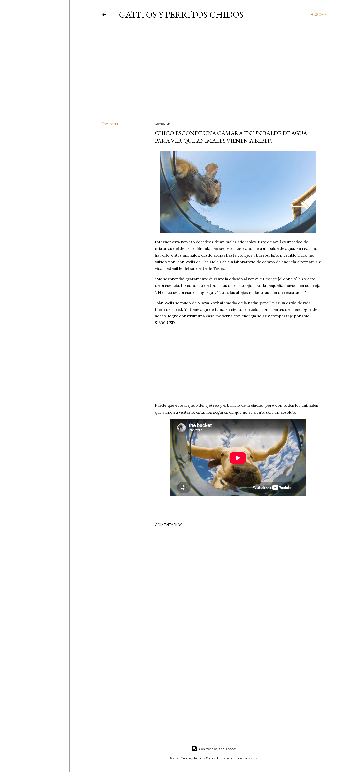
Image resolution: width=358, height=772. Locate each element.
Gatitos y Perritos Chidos (181, 14)
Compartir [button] (109, 124)
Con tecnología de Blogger (217, 749)
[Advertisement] (213, 75)
